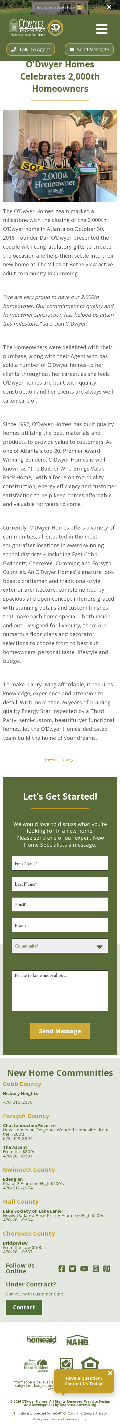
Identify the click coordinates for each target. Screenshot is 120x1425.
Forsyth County (26, 1116)
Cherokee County (29, 1233)
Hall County (20, 1201)
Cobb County (22, 1084)
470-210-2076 (18, 1102)
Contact (24, 1307)
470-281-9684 (18, 1220)
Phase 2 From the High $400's (33, 1181)
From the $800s (19, 1149)
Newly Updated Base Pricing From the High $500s (53, 1213)
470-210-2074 (18, 1188)
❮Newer (49, 760)
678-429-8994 (18, 1138)
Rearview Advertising (78, 1404)
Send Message (93, 49)
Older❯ (68, 760)
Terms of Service (63, 1419)
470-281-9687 (18, 1251)
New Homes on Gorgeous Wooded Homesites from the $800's (55, 1129)
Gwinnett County (29, 1169)
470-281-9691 (18, 1156)
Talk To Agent (34, 49)
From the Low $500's (24, 1245)
